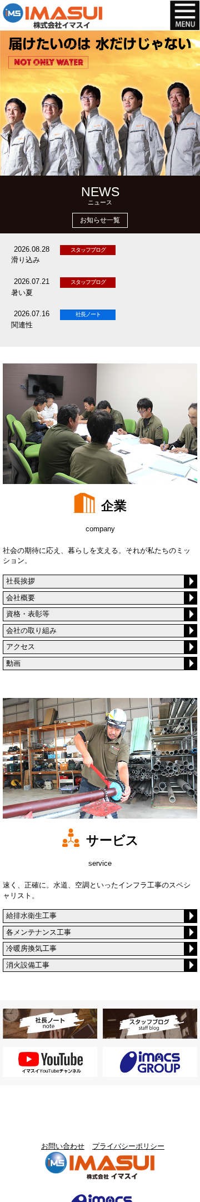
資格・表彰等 (27, 614)
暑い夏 (22, 292)
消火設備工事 (27, 965)
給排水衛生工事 (31, 915)
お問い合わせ (62, 1146)
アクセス (20, 646)
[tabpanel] (100, 101)
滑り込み (25, 260)
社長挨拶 (20, 581)
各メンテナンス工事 (38, 932)
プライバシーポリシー (128, 1146)
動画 (13, 663)
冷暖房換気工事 (31, 948)
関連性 (22, 325)
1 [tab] (101, 168)
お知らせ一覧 (100, 220)
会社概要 (20, 597)
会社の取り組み (31, 630)
